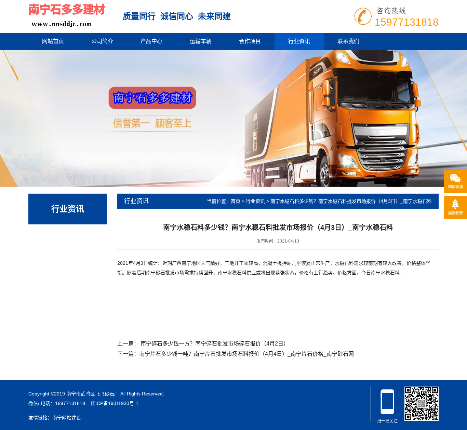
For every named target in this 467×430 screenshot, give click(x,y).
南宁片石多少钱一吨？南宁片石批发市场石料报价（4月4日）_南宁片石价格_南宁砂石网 (246, 354)
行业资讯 (299, 41)
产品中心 (151, 41)
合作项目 (250, 41)
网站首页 (53, 41)
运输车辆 (201, 41)
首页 (235, 201)
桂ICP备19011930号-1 (114, 403)
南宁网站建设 (66, 417)
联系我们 (348, 41)
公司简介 (102, 41)
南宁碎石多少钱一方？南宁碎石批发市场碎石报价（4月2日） (215, 344)
